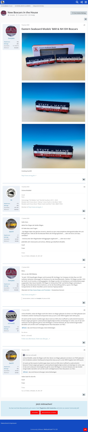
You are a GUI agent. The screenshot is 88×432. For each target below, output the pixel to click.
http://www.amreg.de (35, 207)
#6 (84, 350)
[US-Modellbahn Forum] (2, 2)
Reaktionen (7, 42)
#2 (84, 187)
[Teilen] (85, 19)
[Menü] (85, 2)
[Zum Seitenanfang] (85, 429)
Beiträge (6, 44)
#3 (84, 218)
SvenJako (12, 15)
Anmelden (35, 412)
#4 (84, 267)
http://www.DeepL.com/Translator (40, 290)
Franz (24, 328)
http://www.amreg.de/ (28, 175)
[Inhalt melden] (83, 179)
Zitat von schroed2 (30, 355)
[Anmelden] (81, 2)
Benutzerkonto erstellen (49, 412)
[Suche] (77, 2)
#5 (84, 310)
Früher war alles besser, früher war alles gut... (35, 339)
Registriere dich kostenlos (48, 408)
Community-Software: (44, 429)
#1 (84, 25)
